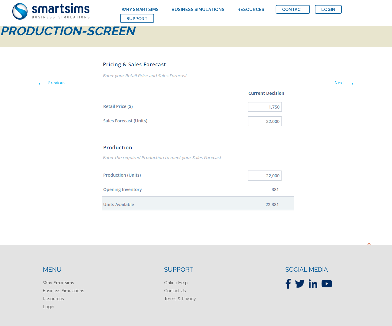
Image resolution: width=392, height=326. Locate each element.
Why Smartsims (58, 282)
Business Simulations (63, 290)
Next (344, 82)
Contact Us (175, 290)
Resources (53, 298)
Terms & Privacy (180, 298)
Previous (51, 82)
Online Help (176, 282)
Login (48, 306)
